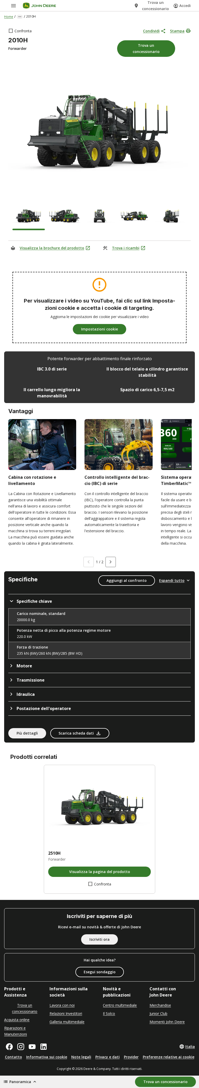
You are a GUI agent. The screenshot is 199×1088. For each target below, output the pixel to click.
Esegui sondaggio (100, 971)
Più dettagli (27, 733)
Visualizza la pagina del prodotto (99, 871)
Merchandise (160, 1005)
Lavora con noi (62, 1005)
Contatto (13, 1056)
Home (8, 16)
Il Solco (109, 1013)
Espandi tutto (171, 580)
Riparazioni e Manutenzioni (15, 1031)
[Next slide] (110, 562)
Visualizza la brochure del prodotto (52, 247)
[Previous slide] (88, 562)
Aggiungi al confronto (126, 580)
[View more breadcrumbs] (20, 17)
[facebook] (9, 1046)
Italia (190, 1046)
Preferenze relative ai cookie (168, 1056)
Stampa (177, 30)
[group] (28, 217)
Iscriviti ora (99, 939)
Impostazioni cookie (99, 329)
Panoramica (20, 1081)
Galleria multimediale (66, 1021)
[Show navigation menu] (13, 6)
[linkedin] (43, 1046)
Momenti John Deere (167, 1021)
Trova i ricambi (125, 247)
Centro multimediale (120, 1005)
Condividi (151, 30)
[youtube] (32, 1046)
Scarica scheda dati (76, 733)
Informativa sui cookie (46, 1056)
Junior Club (158, 1013)
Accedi (185, 5)
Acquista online (17, 1019)
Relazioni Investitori (65, 1013)
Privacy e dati (107, 1056)
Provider (131, 1056)
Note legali (81, 1056)
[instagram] (21, 1046)
